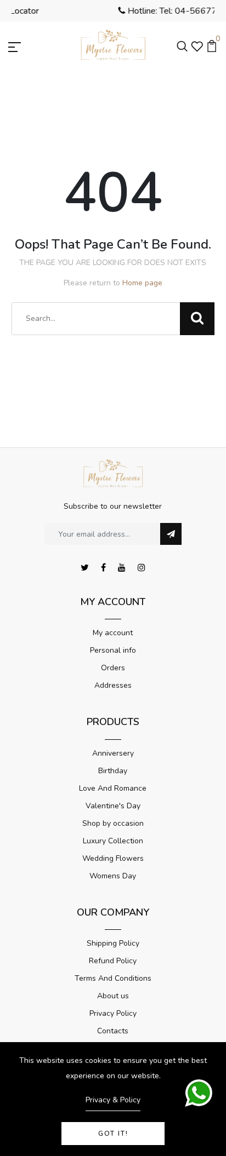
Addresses (113, 685)
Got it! (113, 1133)
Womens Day (112, 876)
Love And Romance (112, 788)
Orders (113, 668)
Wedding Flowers (113, 858)
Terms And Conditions (113, 978)
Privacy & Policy (113, 1100)
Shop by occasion (113, 823)
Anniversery (113, 753)
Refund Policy (113, 961)
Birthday (112, 771)
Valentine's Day (113, 806)
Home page (142, 283)
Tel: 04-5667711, (108, 11)
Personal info (113, 650)
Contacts (112, 1031)
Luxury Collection (113, 841)
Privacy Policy (113, 1013)
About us (113, 996)
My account (113, 633)
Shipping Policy (113, 943)
